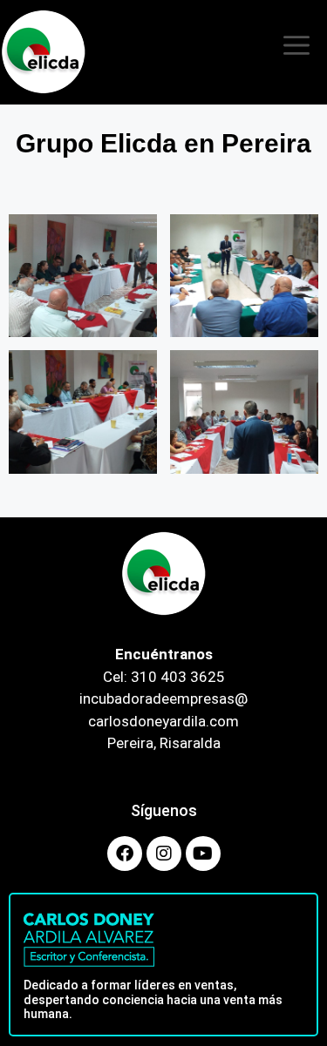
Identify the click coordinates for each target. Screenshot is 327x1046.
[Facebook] (124, 853)
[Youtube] (203, 853)
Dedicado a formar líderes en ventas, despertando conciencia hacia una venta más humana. (153, 1000)
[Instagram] (163, 853)
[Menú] (296, 52)
